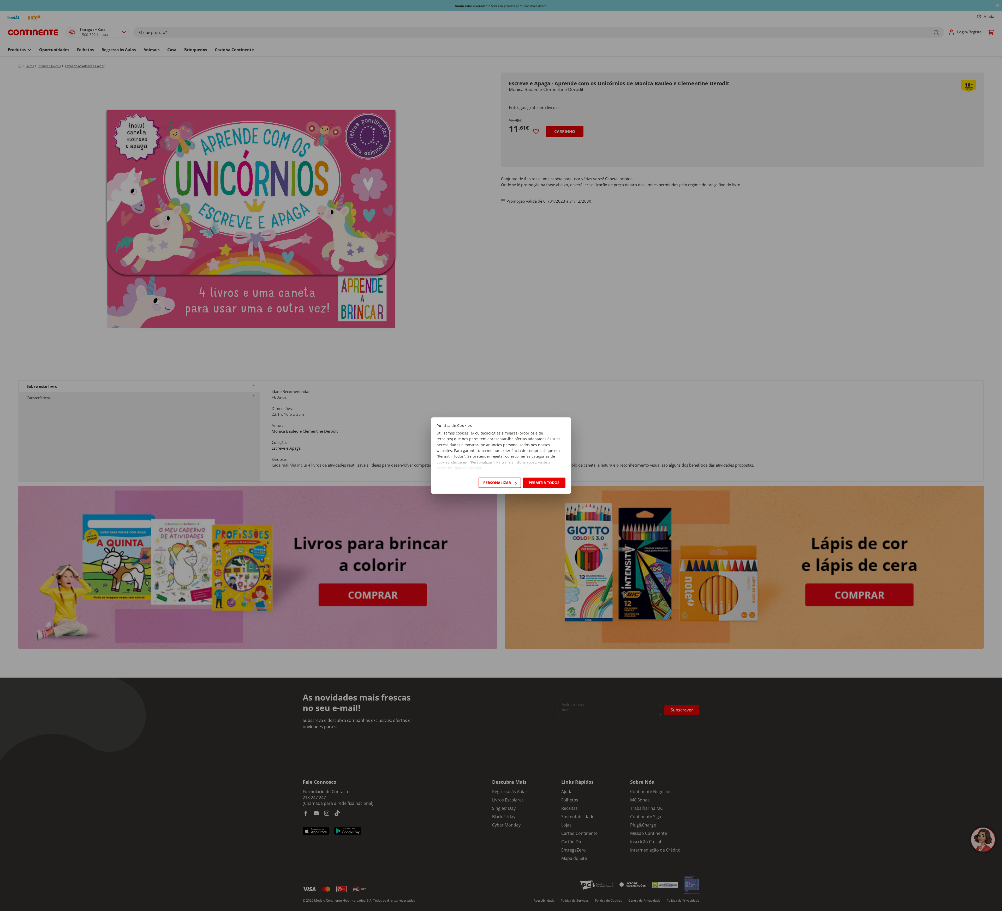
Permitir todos (544, 482)
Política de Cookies (465, 468)
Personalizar (497, 482)
